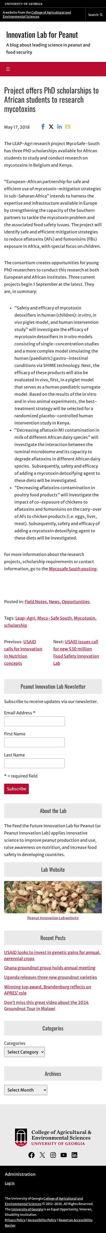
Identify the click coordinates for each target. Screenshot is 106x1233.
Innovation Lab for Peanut (42, 34)
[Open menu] (8, 69)
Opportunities (76, 601)
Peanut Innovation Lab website (53, 918)
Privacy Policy (15, 1220)
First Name (14, 733)
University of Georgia (27, 1209)
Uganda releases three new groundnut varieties (50, 977)
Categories (14, 1043)
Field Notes (36, 601)
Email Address (20, 712)
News (54, 601)
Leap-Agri (25, 618)
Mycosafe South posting (73, 568)
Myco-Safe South (54, 618)
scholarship (15, 625)
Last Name (14, 754)
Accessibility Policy (42, 1220)
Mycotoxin (84, 618)
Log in (10, 1183)
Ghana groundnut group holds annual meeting (49, 967)
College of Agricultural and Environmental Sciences (37, 14)
